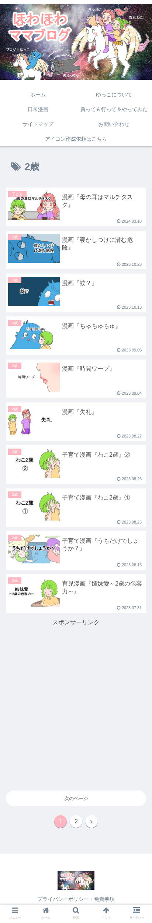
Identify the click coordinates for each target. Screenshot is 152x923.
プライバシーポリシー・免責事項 (76, 899)
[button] (136, 645)
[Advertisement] (76, 704)
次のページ (76, 798)
